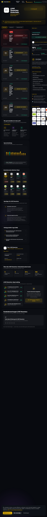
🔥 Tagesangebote (29, 2)
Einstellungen (26, 512)
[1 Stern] (6, 323)
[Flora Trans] (34, 114)
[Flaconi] (34, 110)
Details (17, 60)
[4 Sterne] (12, 323)
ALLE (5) (4, 27)
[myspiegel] (39, 110)
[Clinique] (39, 123)
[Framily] (34, 119)
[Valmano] (39, 119)
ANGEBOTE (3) (19, 27)
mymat (25, 186)
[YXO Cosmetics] (43, 114)
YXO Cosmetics (19, 186)
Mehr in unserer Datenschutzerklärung (15, 509)
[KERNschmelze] (43, 119)
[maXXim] (39, 114)
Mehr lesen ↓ (6, 251)
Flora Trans (7, 186)
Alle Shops (23, 2)
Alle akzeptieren (7, 512)
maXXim (13, 186)
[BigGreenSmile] (34, 123)
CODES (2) (11, 27)
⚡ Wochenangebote (38, 2)
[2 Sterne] (8, 323)
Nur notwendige (17, 512)
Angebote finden (18, 2)
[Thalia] (43, 123)
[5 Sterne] (14, 323)
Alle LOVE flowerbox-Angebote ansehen (34, 300)
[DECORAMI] (43, 110)
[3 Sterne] (10, 323)
